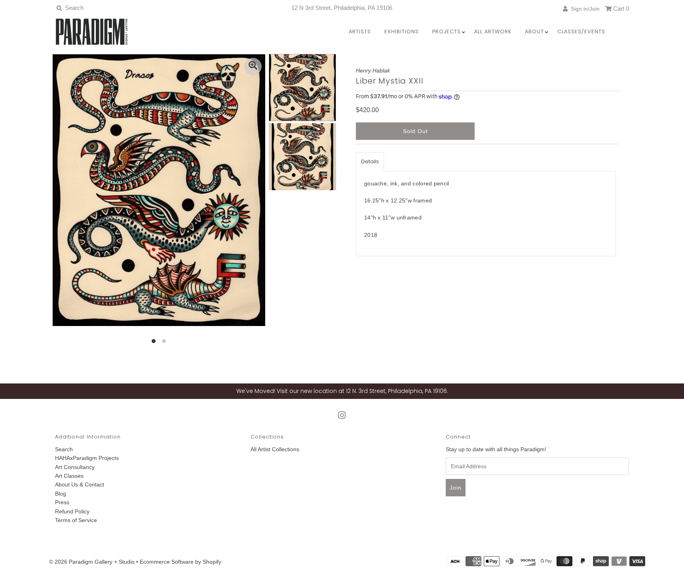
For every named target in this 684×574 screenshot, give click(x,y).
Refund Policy (72, 511)
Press (62, 502)
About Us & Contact (79, 484)
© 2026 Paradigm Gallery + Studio (92, 562)
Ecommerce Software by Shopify (180, 562)
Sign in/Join (584, 9)
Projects (446, 31)
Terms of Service (76, 520)
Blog (60, 493)
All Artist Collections (275, 449)
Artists (360, 31)
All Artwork (492, 31)
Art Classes (69, 476)
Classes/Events (581, 31)
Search (64, 449)
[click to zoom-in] (253, 66)
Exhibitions (401, 31)
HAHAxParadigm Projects (87, 458)
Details (370, 161)
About (534, 31)
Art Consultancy (75, 467)
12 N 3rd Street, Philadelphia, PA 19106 (341, 7)
